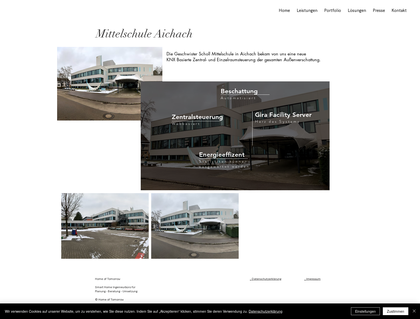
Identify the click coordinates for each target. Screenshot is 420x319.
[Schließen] (414, 311)
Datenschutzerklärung (265, 311)
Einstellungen (365, 311)
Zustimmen (395, 311)
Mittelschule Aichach (144, 34)
